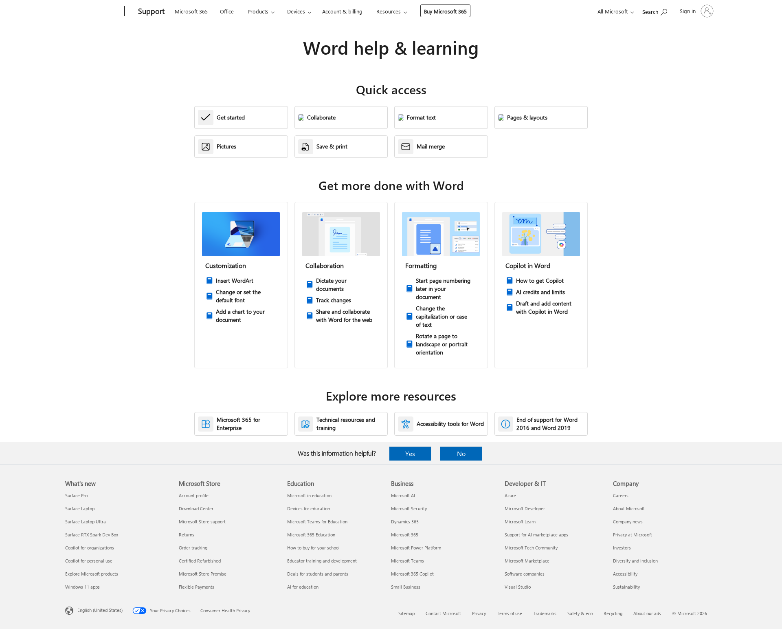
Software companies (525, 574)
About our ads (647, 613)
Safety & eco (580, 613)
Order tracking (193, 548)
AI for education (303, 587)
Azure (510, 495)
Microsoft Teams (407, 561)
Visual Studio (518, 587)
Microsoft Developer (525, 508)
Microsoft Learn (520, 521)
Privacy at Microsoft (632, 535)
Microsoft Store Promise (202, 574)
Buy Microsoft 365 (445, 11)
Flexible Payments (196, 587)
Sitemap (406, 613)
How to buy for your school (313, 548)
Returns (186, 535)
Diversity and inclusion (635, 561)
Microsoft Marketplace (527, 561)
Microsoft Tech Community (531, 548)
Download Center (196, 508)
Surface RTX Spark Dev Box (91, 535)
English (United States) (100, 610)
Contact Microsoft (443, 613)
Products (258, 11)
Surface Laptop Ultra (85, 521)
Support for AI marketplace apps (536, 535)
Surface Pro (76, 495)
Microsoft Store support (202, 521)
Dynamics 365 (405, 521)
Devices (296, 11)
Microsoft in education (309, 495)
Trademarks (544, 613)
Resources (388, 11)
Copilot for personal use (88, 561)
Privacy (479, 613)
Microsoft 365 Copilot (412, 574)
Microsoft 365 (191, 11)
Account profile (194, 495)
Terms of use (509, 613)
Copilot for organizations (89, 548)
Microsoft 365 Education (311, 535)
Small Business (405, 587)
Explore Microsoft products (91, 574)
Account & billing (342, 11)
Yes (410, 453)
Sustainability (626, 587)
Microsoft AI (403, 495)
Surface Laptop (79, 508)
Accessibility (625, 574)
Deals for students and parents (317, 574)
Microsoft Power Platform (416, 548)
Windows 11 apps (82, 587)
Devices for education (308, 508)
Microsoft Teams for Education (317, 521)
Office (227, 11)
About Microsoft (629, 508)
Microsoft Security (409, 508)
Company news (628, 521)
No (461, 453)
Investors (622, 548)
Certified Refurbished (200, 561)
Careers (620, 495)
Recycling (613, 613)
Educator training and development (322, 561)
